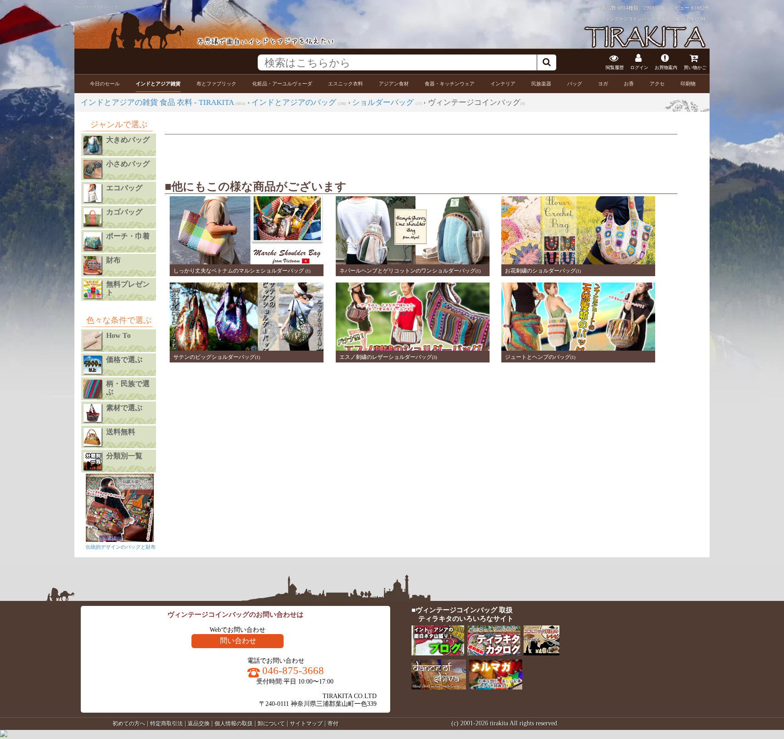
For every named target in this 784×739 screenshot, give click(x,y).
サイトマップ (306, 723)
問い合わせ (238, 641)
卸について (271, 723)
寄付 (333, 723)
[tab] (105, 83)
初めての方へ (129, 723)
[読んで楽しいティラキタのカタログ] (494, 653)
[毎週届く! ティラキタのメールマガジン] (496, 687)
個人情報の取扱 (234, 723)
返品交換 (199, 723)
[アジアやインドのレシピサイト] (542, 653)
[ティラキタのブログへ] (439, 653)
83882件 (700, 7)
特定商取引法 (166, 723)
